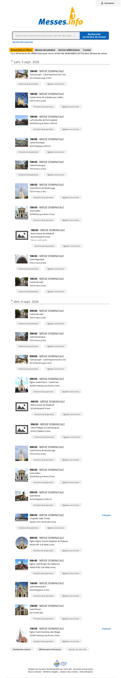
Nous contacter (35, 671)
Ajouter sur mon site (77, 649)
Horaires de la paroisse (28, 84)
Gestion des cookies (69, 671)
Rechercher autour (22, 649)
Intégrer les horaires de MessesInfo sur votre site (50, 669)
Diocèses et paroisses (83, 669)
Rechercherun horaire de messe (94, 35)
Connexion (109, 3)
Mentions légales (50, 671)
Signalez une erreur (55, 84)
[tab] (21, 50)
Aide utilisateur (86, 671)
